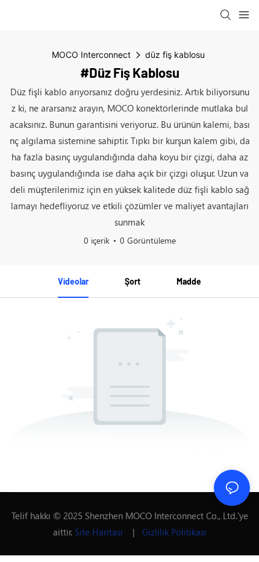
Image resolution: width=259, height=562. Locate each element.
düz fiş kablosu (175, 54)
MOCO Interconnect (91, 54)
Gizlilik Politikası (174, 532)
